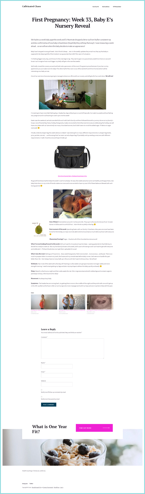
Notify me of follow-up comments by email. (53, 392)
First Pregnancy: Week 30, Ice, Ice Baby (39, 310)
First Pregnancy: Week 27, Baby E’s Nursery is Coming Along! (72, 310)
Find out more (85, 428)
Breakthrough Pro (36, 487)
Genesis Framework (48, 487)
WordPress (56, 487)
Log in (61, 487)
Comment (44, 337)
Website (43, 381)
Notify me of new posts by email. (50, 399)
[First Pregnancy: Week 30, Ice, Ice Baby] (44, 301)
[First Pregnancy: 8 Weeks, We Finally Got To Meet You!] (100, 301)
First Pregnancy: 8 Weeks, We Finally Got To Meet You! (99, 310)
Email (43, 372)
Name (43, 363)
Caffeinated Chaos (31, 6)
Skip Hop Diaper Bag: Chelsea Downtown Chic (72, 176)
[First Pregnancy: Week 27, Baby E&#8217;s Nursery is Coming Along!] (72, 301)
